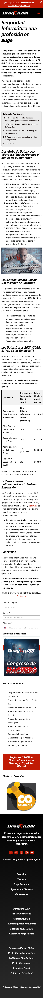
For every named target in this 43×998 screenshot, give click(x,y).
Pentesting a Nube (21, 963)
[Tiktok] (21, 852)
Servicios (21, 874)
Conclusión (9, 143)
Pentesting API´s (21, 919)
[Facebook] (27, 852)
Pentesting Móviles (21, 914)
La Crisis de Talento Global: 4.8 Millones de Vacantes (21, 125)
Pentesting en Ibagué (17, 745)
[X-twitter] (11, 852)
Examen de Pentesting (18, 734)
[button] (39, 13)
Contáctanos (21, 894)
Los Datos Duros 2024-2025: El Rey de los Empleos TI (21, 132)
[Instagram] (16, 852)
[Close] (41, 2)
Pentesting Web (21, 909)
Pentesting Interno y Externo (21, 924)
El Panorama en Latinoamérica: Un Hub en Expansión (21, 138)
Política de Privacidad (21, 973)
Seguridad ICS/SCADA (21, 929)
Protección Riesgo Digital (21, 948)
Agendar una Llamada (22, 889)
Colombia (33, 506)
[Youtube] (32, 852)
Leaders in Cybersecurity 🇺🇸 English (21, 860)
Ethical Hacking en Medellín (20, 738)
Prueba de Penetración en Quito (22, 707)
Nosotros (21, 879)
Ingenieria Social (21, 968)
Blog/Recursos (21, 884)
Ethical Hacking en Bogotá (20, 741)
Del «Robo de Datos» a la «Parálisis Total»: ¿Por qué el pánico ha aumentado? (21, 119)
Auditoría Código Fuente (21, 934)
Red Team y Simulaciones (21, 958)
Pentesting (21, 596)
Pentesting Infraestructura (21, 953)
